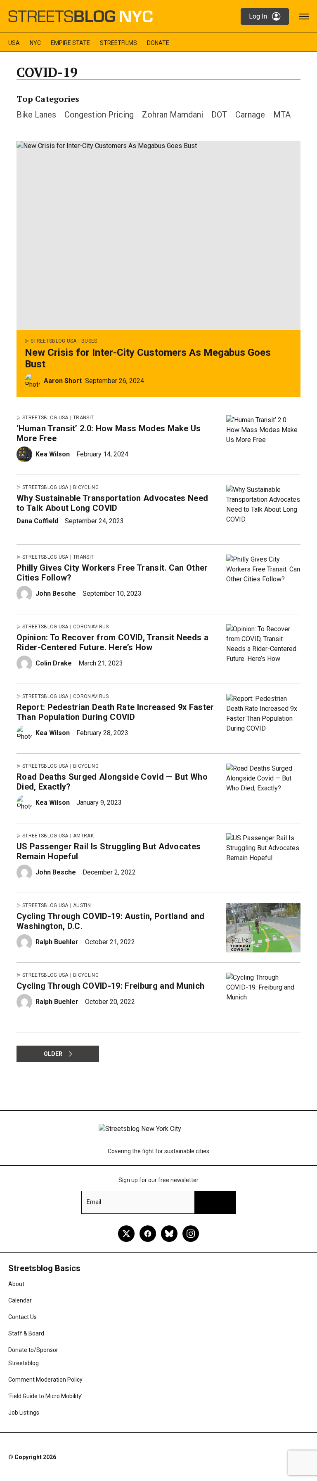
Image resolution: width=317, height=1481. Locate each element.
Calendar (20, 1300)
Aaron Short (63, 381)
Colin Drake (53, 663)
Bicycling (86, 487)
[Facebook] (148, 1233)
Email (94, 1202)
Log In (258, 16)
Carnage (250, 115)
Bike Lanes (36, 115)
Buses (89, 341)
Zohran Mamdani (172, 115)
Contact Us (22, 1317)
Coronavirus (91, 626)
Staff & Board (26, 1333)
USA (14, 43)
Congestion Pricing (99, 115)
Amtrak (83, 835)
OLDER (53, 1054)
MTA (282, 115)
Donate (158, 43)
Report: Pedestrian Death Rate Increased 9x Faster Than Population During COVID (115, 712)
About (16, 1284)
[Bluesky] (169, 1233)
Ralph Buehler (56, 942)
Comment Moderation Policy (45, 1379)
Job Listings (23, 1412)
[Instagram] (190, 1233)
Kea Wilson (52, 454)
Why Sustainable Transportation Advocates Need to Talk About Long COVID (112, 503)
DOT (219, 115)
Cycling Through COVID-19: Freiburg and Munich (110, 986)
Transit (83, 417)
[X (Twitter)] (126, 1233)
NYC (35, 43)
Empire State (70, 43)
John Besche (55, 593)
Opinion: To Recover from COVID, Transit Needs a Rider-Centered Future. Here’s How (112, 642)
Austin (82, 905)
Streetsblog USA (54, 341)
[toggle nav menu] (304, 16)
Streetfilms (118, 43)
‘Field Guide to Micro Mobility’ (45, 1396)
